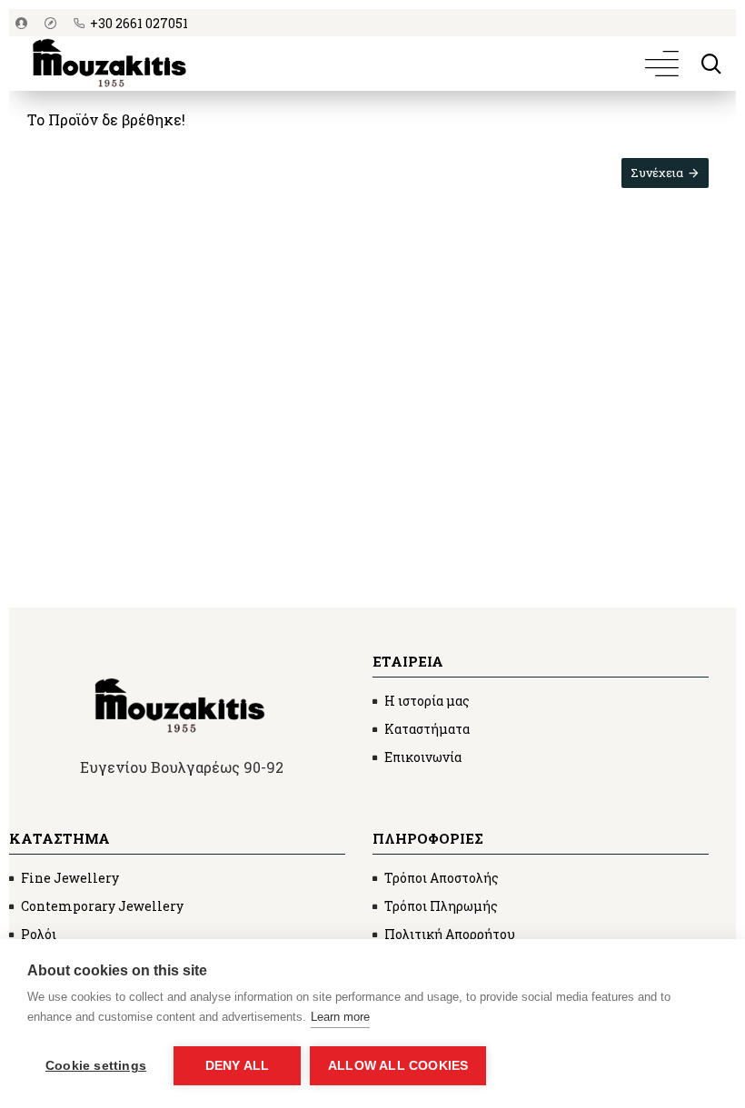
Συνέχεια (657, 172)
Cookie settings (95, 1066)
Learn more (340, 1017)
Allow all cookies (398, 1066)
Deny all (237, 1066)
